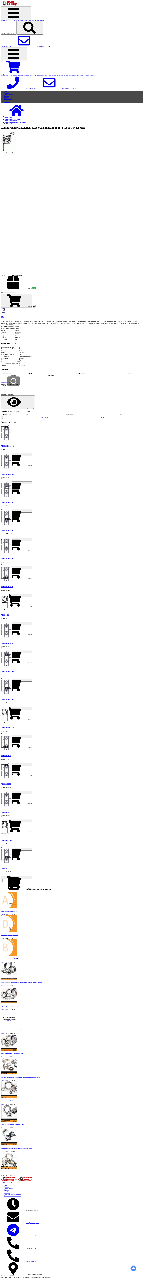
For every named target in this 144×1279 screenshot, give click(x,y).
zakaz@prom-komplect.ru (43, 46)
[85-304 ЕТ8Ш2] (8, 155)
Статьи (87, 75)
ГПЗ (2, 317)
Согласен (47, 1277)
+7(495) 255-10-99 (31, 1248)
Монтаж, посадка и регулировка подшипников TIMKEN (12, 1124)
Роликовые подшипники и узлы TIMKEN (9, 958)
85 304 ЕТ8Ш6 (44, 417)
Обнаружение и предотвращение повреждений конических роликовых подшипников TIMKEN (20, 1077)
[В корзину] (16, 454)
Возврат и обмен (58, 75)
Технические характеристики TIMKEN (9, 911)
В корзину (29, 306)
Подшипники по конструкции (9, 20)
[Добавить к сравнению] (34, 306)
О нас (45, 75)
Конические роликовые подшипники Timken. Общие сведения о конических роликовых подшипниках (22, 982)
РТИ (34, 20)
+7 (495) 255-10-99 (6, 46)
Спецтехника (40, 20)
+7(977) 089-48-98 (31, 1261)
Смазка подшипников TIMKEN (7, 1100)
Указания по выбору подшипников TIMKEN (10, 1171)
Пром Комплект (5, 1275)
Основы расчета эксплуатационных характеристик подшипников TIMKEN (16, 1148)
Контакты (92, 75)
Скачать (3, 914)
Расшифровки (72, 75)
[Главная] (16, 116)
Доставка (50, 75)
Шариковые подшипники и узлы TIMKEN (9, 935)
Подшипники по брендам (25, 20)
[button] (7, 1182)
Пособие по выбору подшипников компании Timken (12, 1029)
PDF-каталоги (81, 75)
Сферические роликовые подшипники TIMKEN (11, 1006)
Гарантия (65, 75)
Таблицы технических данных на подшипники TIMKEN (12, 1053)
